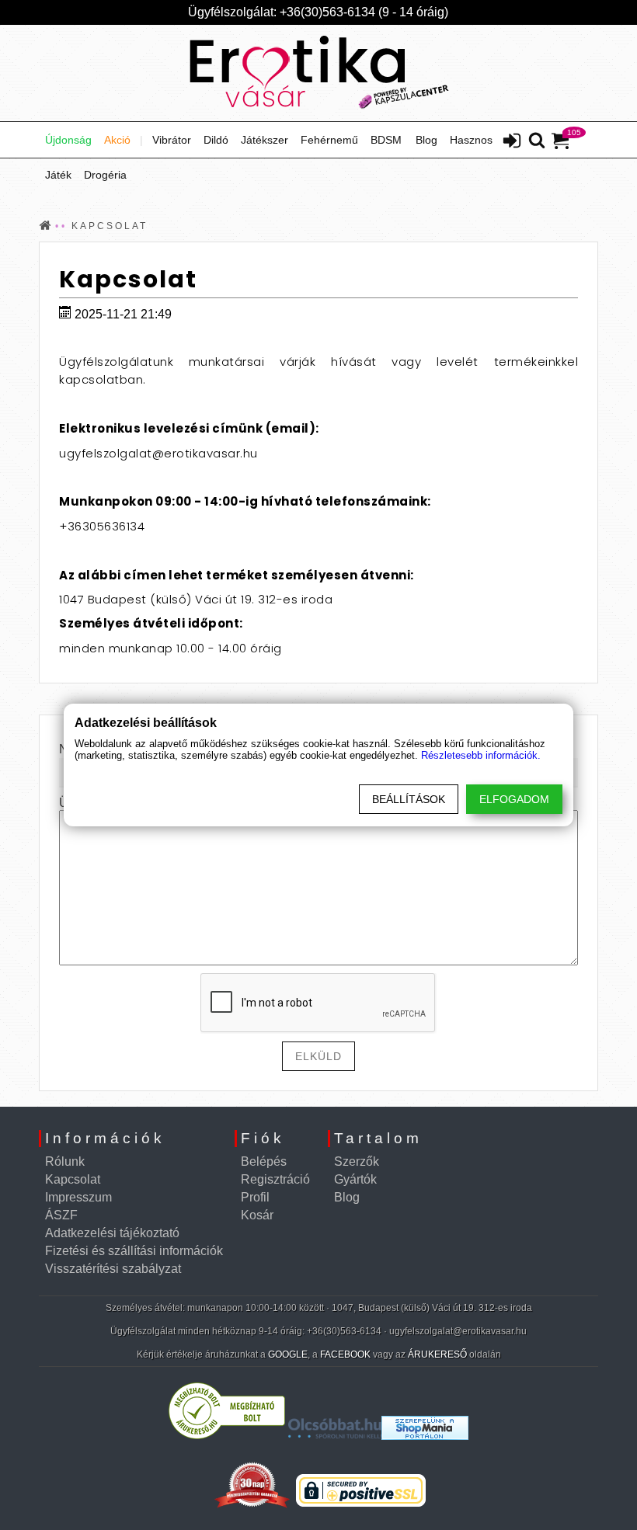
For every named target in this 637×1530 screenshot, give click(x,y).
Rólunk (65, 1161)
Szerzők (356, 1161)
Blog (426, 140)
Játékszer (264, 140)
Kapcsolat (72, 1179)
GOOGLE (288, 1354)
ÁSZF (61, 1215)
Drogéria (105, 175)
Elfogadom (514, 799)
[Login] (512, 142)
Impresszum (78, 1197)
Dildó (216, 140)
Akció (117, 140)
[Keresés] (536, 141)
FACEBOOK (345, 1354)
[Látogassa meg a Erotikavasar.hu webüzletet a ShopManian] (424, 1435)
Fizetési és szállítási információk (134, 1250)
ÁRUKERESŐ (437, 1354)
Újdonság (68, 140)
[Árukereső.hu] (227, 1435)
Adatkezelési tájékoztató (112, 1233)
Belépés (264, 1161)
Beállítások (408, 799)
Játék (58, 175)
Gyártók (355, 1179)
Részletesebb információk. (481, 755)
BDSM (386, 140)
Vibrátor (171, 140)
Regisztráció (275, 1179)
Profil (255, 1197)
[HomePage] (318, 73)
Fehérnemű (329, 140)
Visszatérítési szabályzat (113, 1268)
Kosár (257, 1215)
